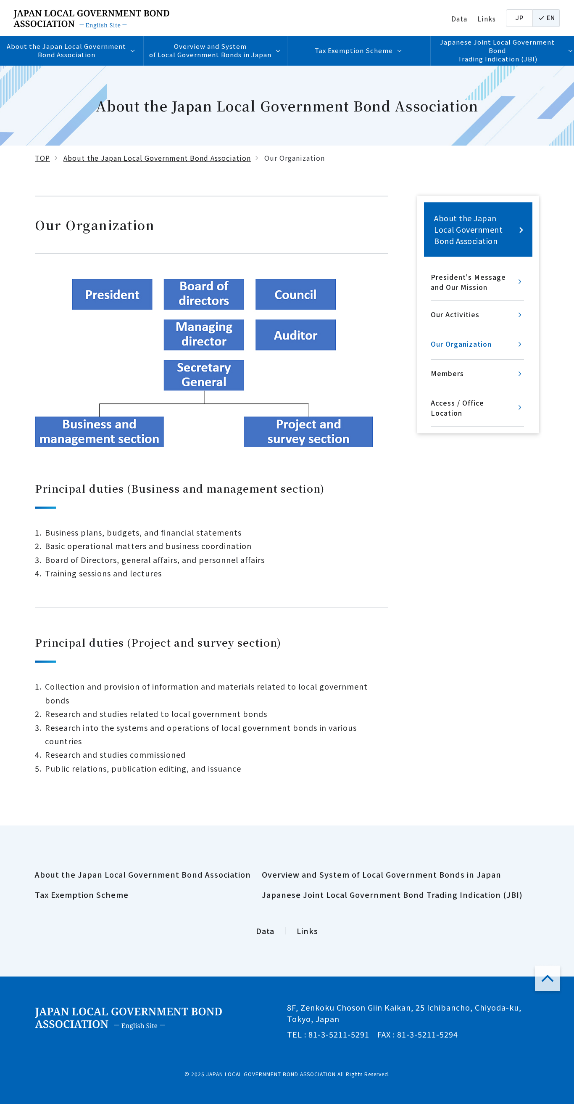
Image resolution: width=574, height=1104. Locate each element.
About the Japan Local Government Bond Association (157, 158)
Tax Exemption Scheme (82, 894)
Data (459, 18)
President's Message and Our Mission (468, 282)
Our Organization (461, 344)
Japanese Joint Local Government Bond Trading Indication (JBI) (392, 894)
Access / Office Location (457, 408)
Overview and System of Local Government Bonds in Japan (381, 874)
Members (447, 373)
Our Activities (455, 314)
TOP (42, 158)
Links (486, 18)
